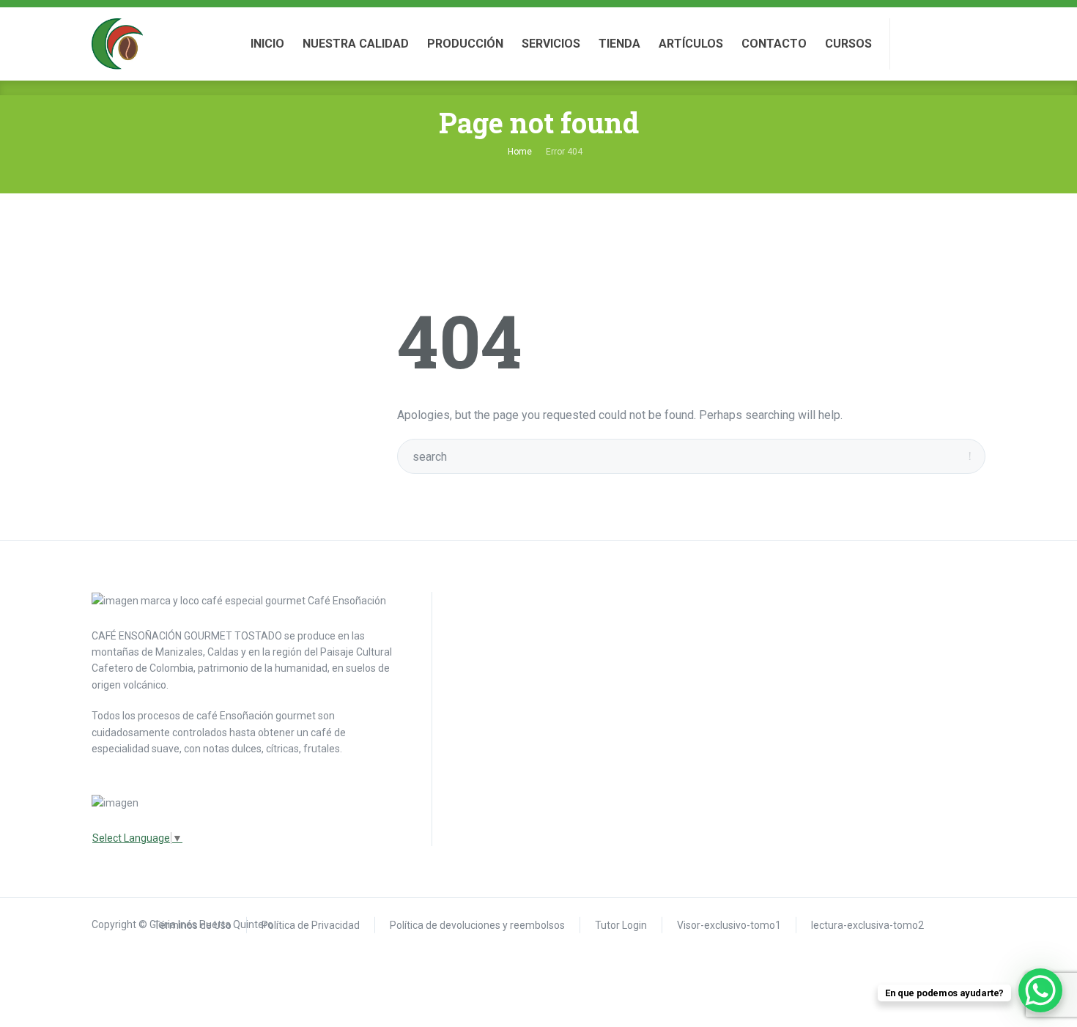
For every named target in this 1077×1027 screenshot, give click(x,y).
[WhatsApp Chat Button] (1040, 990)
